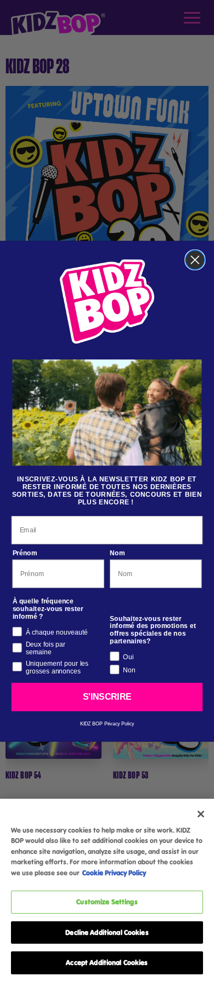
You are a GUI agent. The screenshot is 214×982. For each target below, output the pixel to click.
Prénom (25, 552)
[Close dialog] (195, 259)
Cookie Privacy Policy (114, 872)
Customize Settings (106, 901)
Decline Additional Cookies (106, 932)
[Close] (201, 814)
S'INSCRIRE (107, 696)
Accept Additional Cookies (107, 962)
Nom (117, 552)
